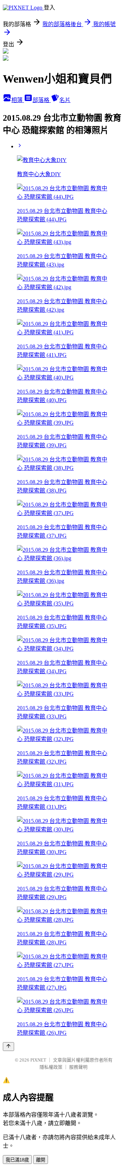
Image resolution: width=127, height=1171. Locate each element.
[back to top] (8, 1046)
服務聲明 (78, 1067)
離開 (40, 1160)
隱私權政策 (51, 1067)
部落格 (41, 100)
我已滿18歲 (17, 1160)
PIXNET (38, 1060)
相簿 (17, 100)
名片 (65, 100)
